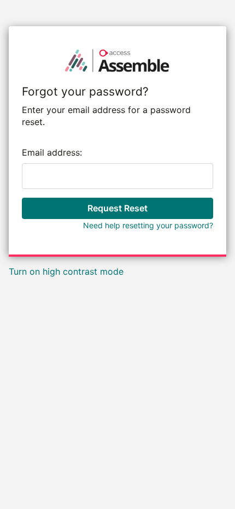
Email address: (52, 152)
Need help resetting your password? (148, 225)
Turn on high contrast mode (66, 271)
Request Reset (117, 208)
